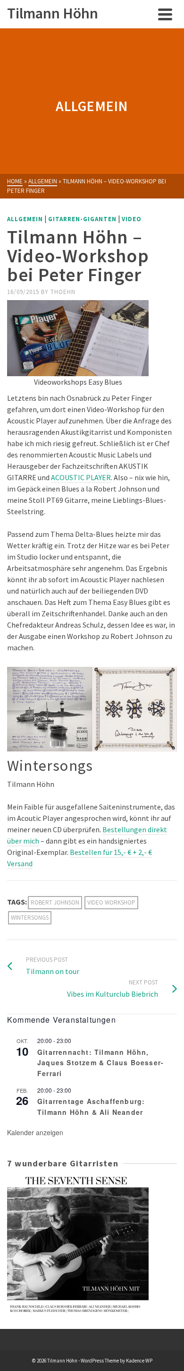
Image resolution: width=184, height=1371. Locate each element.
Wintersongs (30, 918)
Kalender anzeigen (35, 1132)
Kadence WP (139, 1360)
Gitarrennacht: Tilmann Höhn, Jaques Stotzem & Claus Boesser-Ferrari (100, 1062)
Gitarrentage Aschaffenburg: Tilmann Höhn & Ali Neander (91, 1106)
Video (132, 219)
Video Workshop (111, 902)
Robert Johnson (55, 902)
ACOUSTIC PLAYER (81, 477)
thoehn (62, 292)
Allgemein (25, 219)
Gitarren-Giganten (82, 219)
